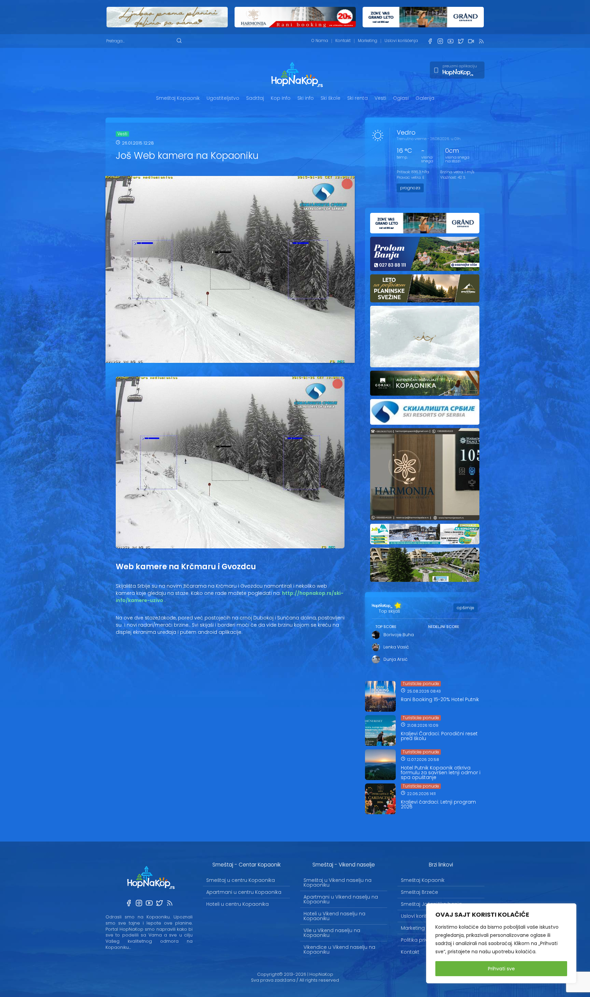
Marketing (367, 40)
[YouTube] (450, 41)
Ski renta (357, 98)
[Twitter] (460, 41)
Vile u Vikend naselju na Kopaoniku (332, 933)
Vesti (380, 98)
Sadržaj (255, 98)
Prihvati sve (501, 968)
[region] (501, 943)
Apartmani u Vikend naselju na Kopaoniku (341, 899)
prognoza (410, 188)
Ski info (305, 98)
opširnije (465, 608)
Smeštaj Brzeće (419, 892)
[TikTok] (471, 41)
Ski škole (330, 98)
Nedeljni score (443, 626)
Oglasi (401, 98)
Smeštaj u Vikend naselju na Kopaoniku (337, 882)
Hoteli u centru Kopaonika (237, 904)
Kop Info (281, 98)
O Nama (319, 40)
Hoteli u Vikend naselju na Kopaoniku (334, 916)
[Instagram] (440, 41)
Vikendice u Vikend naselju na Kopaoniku (339, 949)
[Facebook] (430, 41)
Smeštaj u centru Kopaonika (240, 880)
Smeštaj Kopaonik (178, 98)
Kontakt (343, 40)
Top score (385, 626)
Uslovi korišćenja (401, 40)
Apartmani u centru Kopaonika (243, 892)
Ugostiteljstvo (223, 98)
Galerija (425, 98)
